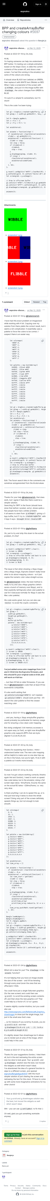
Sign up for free (12, 1135)
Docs (44, 1186)
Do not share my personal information (25, 1190)
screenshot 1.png (15, 235)
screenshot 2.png (15, 261)
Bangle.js (42, 40)
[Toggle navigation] (4, 4)
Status (28, 1186)
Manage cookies (29, 1188)
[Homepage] (25, 4)
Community (36, 1186)
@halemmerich (32, 316)
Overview (10, 20)
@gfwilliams (31, 528)
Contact (18, 1188)
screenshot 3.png (15, 288)
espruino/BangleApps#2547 (16, 1074)
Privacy (13, 1186)
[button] (46, 20)
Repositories (25, 20)
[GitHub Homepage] (17, 1194)
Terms (6, 1186)
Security (21, 1186)
